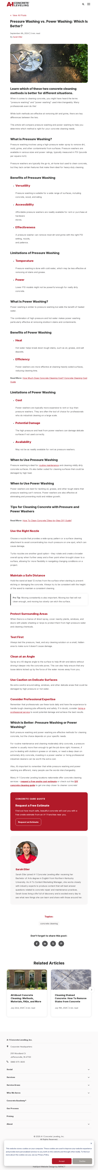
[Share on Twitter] (53, 943)
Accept (62, 1161)
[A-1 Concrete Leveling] (18, 4)
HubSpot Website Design (44, 1166)
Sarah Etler (17, 37)
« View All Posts (18, 15)
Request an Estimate (28, 822)
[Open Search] (84, 4)
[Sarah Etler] (27, 852)
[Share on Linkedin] (45, 943)
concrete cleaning (49, 923)
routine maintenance (49, 465)
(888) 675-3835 (17, 1062)
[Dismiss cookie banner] (91, 1143)
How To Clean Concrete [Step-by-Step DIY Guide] (47, 520)
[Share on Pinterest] (61, 943)
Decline (82, 1161)
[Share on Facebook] (37, 943)
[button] (91, 989)
